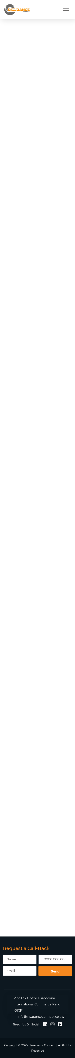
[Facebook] (60, 1024)
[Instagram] (52, 1024)
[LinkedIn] (45, 1024)
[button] (66, 9)
